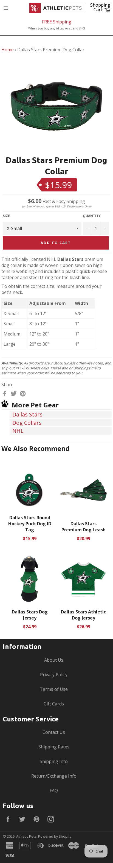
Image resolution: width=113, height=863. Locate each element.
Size (6, 216)
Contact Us (54, 732)
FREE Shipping (56, 22)
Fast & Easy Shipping (56, 201)
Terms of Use (54, 689)
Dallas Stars (27, 414)
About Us (53, 660)
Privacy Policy (53, 675)
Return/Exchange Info (54, 776)
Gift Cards (54, 704)
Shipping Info (54, 761)
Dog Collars (27, 422)
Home (7, 50)
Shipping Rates (53, 747)
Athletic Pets (26, 836)
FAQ (54, 791)
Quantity (92, 216)
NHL (18, 430)
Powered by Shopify (54, 836)
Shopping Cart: (101, 7)
